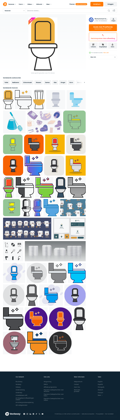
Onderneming (20, 390)
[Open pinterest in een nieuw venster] (33, 414)
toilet (6, 82)
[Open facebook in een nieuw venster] (24, 414)
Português (101, 387)
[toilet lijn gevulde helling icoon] (60, 187)
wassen (38, 82)
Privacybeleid (99, 414)
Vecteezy (18, 384)
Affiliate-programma (50, 387)
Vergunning (47, 381)
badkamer (15, 82)
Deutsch (100, 390)
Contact (76, 384)
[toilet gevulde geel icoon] (74, 122)
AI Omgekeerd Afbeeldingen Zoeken (25, 399)
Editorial (39, 4)
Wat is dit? (106, 52)
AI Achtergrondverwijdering (24, 402)
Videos (29, 4)
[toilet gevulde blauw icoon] (51, 207)
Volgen (113, 21)
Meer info (93, 57)
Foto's (21, 4)
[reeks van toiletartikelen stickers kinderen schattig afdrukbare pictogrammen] (44, 122)
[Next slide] (83, 82)
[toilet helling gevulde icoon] (33, 166)
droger (63, 82)
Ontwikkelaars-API (21, 395)
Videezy (18, 387)
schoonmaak (27, 82)
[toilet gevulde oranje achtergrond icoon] (34, 144)
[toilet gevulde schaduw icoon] (55, 144)
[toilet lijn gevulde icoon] (13, 318)
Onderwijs (19, 392)
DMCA (46, 384)
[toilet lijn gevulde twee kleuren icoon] (37, 343)
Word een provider (77, 390)
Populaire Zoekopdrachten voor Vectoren (54, 390)
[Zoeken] (109, 10)
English (100, 381)
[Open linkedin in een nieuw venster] (30, 414)
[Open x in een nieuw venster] (39, 414)
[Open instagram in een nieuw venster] (27, 414)
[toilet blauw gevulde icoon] (77, 273)
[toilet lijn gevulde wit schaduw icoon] (76, 144)
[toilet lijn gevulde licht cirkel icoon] (37, 273)
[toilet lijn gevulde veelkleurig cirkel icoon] (75, 295)
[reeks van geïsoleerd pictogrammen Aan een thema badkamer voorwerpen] (13, 251)
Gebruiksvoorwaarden (88, 414)
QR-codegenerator (21, 405)
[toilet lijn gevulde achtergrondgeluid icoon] (14, 273)
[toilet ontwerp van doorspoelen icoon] (55, 99)
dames (47, 82)
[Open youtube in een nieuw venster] (42, 414)
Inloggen (110, 4)
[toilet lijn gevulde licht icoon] (57, 273)
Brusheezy (19, 381)
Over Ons (77, 387)
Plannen (72, 4)
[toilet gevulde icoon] (8, 187)
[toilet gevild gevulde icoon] (8, 99)
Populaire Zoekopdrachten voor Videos (54, 399)
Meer (48, 4)
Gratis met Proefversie (103, 28)
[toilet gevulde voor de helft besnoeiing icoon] (25, 187)
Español (100, 384)
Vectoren (11, 4)
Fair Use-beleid (109, 414)
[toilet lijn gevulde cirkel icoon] (36, 318)
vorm (71, 82)
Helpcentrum (78, 381)
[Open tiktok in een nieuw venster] (36, 414)
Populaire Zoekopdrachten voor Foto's (54, 395)
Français (100, 392)
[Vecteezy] (5, 4)
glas (55, 82)
